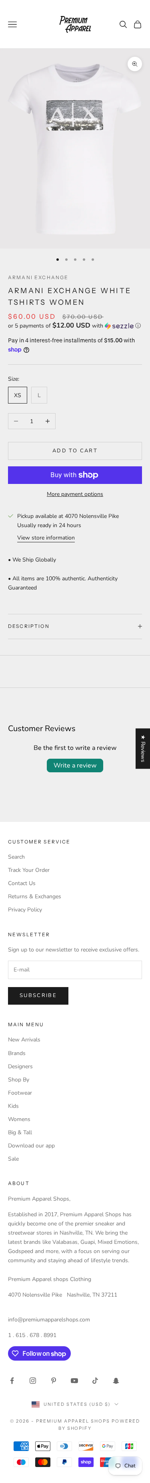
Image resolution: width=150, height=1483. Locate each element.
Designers (20, 1066)
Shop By (18, 1079)
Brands (17, 1053)
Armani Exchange (38, 277)
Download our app (31, 1145)
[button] (75, 326)
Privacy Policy (25, 909)
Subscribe (38, 995)
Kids (13, 1106)
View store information (46, 538)
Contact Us (22, 883)
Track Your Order (29, 870)
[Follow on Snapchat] (116, 1381)
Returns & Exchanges (34, 896)
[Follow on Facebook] (12, 1381)
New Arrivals (24, 1039)
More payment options (75, 494)
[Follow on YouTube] (74, 1381)
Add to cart (75, 450)
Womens (19, 1119)
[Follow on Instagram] (33, 1381)
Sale (13, 1159)
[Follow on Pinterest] (54, 1381)
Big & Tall (20, 1132)
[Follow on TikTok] (95, 1381)
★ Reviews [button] (143, 748)
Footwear (20, 1093)
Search (16, 857)
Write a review (75, 765)
